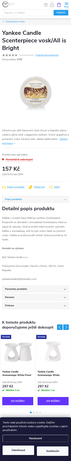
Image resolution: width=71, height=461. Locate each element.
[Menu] (66, 4)
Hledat (61, 12)
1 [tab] (31, 412)
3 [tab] (37, 412)
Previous (60, 327)
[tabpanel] (18, 370)
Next (66, 327)
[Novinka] (17, 351)
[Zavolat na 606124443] (46, 5)
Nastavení (35, 438)
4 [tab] (40, 412)
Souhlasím (52, 451)
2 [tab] (34, 412)
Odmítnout (18, 450)
